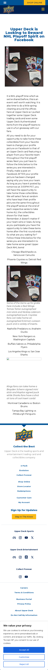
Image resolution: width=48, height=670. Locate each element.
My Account (24, 502)
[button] (5, 2)
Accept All (24, 650)
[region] (24, 645)
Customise (24, 657)
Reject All (24, 664)
